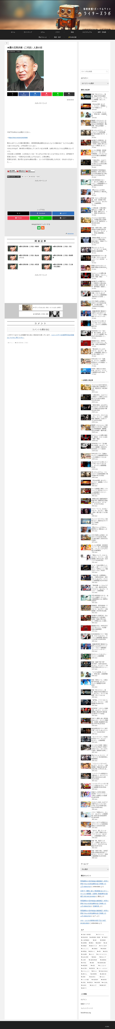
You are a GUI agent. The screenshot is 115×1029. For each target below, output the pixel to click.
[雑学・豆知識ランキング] (11, 171)
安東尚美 (96, 906)
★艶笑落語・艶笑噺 (35, 176)
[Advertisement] (41, 116)
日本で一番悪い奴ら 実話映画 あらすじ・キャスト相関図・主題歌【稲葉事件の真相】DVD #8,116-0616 (94, 893)
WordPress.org (86, 1013)
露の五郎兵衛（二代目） (14, 176)
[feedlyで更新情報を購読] (39, 227)
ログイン (84, 999)
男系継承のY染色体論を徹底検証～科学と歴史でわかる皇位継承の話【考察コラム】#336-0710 (94, 883)
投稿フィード (85, 1004)
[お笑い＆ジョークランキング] (21, 171)
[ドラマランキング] (30, 171)
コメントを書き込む (41, 329)
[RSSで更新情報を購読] (42, 227)
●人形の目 (25, 176)
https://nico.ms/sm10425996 (18, 137)
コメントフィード (87, 1008)
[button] (69, 94)
